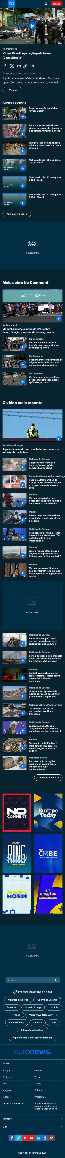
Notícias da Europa (13, 445)
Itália (53, 1022)
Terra (37, 1077)
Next (5, 1083)
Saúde (37, 1083)
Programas (40, 1096)
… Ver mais (12, 90)
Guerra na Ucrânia (47, 999)
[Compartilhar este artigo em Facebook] (5, 66)
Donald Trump (33, 1007)
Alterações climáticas (32, 1030)
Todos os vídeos (47, 777)
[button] (17, 214)
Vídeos (6, 1096)
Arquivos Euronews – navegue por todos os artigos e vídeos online (45, 1106)
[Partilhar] (18, 66)
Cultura (37, 1022)
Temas (6, 1063)
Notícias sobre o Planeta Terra (45, 705)
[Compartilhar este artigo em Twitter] (12, 66)
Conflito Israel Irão (18, 999)
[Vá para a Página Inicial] (11, 4)
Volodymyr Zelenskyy (41, 1015)
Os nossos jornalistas (13, 1103)
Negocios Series (38, 757)
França (16, 1015)
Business (7, 1077)
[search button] (56, 980)
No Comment (10, 325)
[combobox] (33, 980)
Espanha (11, 1007)
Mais (5, 1126)
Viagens (7, 1090)
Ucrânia (54, 1007)
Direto (56, 3)
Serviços (7, 1118)
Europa (6, 1070)
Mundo (33, 494)
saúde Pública (16, 1022)
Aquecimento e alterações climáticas (32, 1037)
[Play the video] (32, 26)
